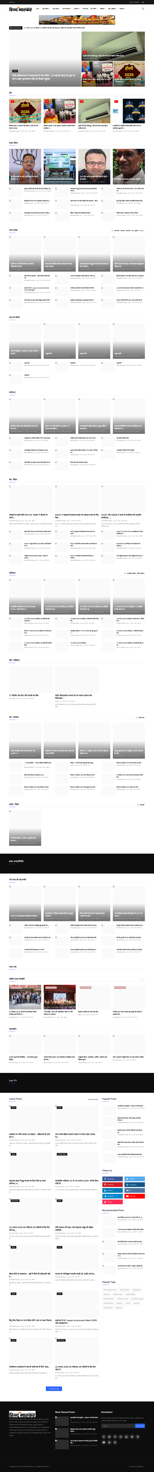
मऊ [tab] (133, 231)
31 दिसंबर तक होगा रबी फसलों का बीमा (24, 695)
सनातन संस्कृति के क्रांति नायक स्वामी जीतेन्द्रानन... (83, 949)
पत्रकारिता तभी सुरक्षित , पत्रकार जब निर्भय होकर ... (131, 1106)
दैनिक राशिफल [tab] (140, 573)
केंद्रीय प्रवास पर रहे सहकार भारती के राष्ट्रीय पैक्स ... (97, 80)
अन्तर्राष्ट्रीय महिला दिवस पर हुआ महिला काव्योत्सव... (93, 427)
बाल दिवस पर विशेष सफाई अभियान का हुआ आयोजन (59, 914)
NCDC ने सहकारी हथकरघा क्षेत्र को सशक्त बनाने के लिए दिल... (77, 516)
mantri (128, 1303)
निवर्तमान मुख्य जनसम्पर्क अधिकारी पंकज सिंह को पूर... (130, 1131)
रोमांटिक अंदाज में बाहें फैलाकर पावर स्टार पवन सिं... (83, 438)
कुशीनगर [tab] (137, 231)
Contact (11, 2)
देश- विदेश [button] (93, 9)
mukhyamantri (108, 1303)
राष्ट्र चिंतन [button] (45, 9)
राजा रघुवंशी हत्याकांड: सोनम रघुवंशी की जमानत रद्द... (130, 556)
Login (131, 2)
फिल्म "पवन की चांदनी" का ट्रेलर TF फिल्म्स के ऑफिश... (57, 427)
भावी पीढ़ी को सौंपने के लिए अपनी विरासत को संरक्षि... (129, 949)
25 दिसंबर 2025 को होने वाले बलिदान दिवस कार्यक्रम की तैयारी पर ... (14, 1013)
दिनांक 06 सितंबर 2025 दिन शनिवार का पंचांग (36, 787)
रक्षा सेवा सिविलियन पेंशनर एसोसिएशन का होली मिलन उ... (128, 427)
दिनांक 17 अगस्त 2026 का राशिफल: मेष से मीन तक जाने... (37, 632)
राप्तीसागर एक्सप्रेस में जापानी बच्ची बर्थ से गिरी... (82, 288)
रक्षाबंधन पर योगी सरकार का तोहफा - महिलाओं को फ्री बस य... (29, 1135)
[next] (143, 27)
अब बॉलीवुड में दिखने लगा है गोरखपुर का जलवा (36, 450)
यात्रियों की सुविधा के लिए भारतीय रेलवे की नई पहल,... (84, 925)
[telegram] (137, 1436)
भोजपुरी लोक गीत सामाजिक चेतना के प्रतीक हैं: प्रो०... (38, 937)
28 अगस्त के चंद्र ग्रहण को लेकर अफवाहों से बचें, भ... (130, 288)
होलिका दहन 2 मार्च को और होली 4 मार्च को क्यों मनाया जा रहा (23, 127)
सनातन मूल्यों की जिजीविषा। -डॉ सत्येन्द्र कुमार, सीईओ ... (23, 1058)
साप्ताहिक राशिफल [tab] (131, 573)
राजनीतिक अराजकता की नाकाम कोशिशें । (128, 179)
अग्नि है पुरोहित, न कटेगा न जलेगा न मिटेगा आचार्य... (24, 352)
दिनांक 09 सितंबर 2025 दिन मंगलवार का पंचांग (128, 763)
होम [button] (37, 9)
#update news (117, 1294)
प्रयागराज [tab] (116, 231)
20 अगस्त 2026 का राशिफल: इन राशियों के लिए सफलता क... (37, 620)
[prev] (140, 27)
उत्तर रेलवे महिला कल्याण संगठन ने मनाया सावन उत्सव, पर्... (75, 1135)
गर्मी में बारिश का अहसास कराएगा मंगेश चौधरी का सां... (37, 462)
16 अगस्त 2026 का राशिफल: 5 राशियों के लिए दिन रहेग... (129, 632)
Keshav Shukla (15, 182)
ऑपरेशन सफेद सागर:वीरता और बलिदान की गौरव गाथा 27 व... (131, 1255)
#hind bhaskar (124, 1290)
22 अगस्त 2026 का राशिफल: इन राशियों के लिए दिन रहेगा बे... (75, 1368)
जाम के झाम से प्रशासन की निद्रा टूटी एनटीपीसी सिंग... (83, 1442)
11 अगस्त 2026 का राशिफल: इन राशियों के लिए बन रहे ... (129, 644)
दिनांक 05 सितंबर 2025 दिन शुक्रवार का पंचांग (82, 787)
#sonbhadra (136, 1290)
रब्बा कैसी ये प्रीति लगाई (122, 438)
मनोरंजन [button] (76, 9)
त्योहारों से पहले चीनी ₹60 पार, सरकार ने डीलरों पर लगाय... (28, 516)
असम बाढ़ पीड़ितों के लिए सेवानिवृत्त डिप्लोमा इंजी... (130, 1154)
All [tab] (112, 231)
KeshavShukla (84, 182)
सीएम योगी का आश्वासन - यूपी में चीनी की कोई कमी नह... (37, 277)
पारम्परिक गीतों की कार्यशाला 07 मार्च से (34, 949)
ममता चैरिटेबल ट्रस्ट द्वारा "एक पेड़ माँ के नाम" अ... (130, 1217)
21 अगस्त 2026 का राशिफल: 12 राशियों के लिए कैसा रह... (128, 607)
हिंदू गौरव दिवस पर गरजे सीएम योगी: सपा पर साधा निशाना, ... (30, 1321)
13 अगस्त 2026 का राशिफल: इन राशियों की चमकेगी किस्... (38, 644)
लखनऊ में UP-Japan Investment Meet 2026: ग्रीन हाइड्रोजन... (76, 1321)
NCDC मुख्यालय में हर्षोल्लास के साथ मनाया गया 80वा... (82, 532)
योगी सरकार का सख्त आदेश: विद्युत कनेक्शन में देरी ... (37, 300)
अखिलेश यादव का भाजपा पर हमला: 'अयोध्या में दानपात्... (36, 557)
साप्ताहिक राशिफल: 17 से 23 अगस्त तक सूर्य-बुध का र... (83, 632)
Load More (53, 1389)
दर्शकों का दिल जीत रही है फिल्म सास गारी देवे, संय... (24, 427)
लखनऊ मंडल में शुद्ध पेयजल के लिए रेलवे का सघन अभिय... (94, 265)
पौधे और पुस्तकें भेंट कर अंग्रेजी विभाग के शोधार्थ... (129, 937)
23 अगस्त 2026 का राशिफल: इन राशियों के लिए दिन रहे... (59, 607)
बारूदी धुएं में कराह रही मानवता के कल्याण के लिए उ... (37, 213)
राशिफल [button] (102, 9)
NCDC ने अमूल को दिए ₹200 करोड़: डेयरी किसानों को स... (37, 545)
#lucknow (107, 1294)
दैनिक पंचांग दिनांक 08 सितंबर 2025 (34, 775)
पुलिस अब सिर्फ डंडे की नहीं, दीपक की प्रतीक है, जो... (38, 188)
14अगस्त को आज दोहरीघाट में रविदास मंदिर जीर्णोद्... (131, 1229)
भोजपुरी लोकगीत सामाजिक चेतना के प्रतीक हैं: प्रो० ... (130, 925)
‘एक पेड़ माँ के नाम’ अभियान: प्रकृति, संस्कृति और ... (131, 1266)
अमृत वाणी (83, 353)
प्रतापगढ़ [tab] (122, 231)
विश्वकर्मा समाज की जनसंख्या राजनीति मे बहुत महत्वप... (82, 1430)
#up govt (119, 1303)
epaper (85, 9)
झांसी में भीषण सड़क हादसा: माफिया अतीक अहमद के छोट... (131, 1143)
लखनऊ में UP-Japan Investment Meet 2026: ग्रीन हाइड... (36, 289)
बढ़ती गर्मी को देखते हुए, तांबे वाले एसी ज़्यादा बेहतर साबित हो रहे (103, 56)
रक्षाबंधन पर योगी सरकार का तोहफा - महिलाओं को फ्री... (23, 265)
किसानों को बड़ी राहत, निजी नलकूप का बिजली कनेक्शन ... (129, 1119)
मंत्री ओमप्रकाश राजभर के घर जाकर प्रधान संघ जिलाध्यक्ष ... (73, 696)
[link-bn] (77, 20)
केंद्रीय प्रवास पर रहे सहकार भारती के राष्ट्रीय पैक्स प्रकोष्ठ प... (59, 127)
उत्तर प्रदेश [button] (55, 9)
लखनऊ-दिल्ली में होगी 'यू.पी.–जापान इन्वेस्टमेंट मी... (129, 300)
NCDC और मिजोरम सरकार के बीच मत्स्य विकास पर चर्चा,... (83, 545)
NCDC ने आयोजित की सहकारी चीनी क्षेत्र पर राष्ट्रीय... (82, 557)
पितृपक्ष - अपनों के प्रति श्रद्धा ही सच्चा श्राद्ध (81, 763)
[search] (143, 9)
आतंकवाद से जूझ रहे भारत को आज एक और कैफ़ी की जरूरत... (83, 190)
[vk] (132, 1436)
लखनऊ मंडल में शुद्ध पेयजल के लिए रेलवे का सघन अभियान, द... (27, 1182)
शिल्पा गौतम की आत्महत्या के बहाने (78, 462)
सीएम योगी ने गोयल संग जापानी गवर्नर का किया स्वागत (37, 531)
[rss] (115, 1442)
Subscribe (140, 1426)
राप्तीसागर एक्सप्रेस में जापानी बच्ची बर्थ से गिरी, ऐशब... (29, 1367)
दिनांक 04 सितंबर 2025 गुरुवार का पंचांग (127, 787)
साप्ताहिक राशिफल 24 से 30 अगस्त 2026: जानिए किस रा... (23, 607)
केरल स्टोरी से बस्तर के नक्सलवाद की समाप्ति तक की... (92, 914)
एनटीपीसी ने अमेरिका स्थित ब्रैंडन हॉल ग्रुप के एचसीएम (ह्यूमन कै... (127, 127)
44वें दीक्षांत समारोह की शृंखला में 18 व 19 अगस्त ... (128, 914)
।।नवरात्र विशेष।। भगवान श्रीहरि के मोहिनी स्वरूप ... (37, 764)
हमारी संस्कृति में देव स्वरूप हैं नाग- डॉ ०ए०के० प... (23, 752)
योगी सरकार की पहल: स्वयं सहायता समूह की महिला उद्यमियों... (74, 1228)
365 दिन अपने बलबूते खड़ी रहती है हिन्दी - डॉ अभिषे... (94, 177)
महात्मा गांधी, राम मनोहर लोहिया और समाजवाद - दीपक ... (84, 202)
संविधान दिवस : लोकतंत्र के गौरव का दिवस (127, 213)
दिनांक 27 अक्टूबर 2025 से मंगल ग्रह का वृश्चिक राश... (94, 752)
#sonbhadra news (137, 1299)
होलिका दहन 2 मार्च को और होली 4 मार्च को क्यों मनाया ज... (128, 80)
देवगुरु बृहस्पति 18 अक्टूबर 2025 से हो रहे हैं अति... (128, 752)
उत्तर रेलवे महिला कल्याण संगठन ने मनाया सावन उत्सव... (58, 265)
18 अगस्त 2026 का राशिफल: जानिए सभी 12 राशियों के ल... (130, 620)
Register (136, 2)
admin (14, 82)
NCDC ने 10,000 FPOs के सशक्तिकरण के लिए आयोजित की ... (129, 532)
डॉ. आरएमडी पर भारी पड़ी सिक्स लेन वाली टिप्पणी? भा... (24, 177)
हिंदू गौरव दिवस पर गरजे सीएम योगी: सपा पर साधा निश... (130, 276)
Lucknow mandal (122, 1299)
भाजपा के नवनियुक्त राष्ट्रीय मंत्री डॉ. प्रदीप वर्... (83, 276)
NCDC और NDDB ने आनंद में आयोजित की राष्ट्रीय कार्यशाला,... (121, 516)
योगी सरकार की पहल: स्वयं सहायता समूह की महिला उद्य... (128, 265)
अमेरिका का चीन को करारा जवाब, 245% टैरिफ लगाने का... (130, 190)
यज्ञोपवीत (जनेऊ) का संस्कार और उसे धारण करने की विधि (59, 752)
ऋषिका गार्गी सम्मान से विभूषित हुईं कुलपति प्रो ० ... (37, 925)
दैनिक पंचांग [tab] (141, 718)
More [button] (141, 231)
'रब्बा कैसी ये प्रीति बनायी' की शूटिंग (125, 450)
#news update (130, 1294)
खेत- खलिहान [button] (112, 9)
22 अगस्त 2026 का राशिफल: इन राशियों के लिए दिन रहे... (94, 607)
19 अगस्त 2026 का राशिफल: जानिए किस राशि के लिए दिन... (84, 620)
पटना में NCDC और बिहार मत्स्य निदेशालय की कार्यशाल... (128, 545)
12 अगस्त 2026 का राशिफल (78, 643)
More (122, 9)
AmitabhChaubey (88, 58)
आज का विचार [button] (66, 9)
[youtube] (103, 1442)
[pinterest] (115, 1436)
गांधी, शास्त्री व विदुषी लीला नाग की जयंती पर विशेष (128, 1057)
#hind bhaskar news (110, 1290)
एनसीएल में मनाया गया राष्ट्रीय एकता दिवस (59, 179)
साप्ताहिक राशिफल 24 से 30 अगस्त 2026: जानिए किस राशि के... (76, 1182)
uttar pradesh (108, 1308)
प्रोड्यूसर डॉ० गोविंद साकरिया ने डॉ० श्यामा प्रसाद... (37, 438)
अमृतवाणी (48, 353)
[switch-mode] (143, 2)
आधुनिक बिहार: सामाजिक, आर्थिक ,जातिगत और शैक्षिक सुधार (92, 1058)
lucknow (136, 1303)
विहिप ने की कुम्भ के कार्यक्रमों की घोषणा (80, 213)
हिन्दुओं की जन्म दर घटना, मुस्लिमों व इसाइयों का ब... (37, 201)
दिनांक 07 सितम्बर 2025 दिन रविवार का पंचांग (82, 775)
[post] (45, 59)
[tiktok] (109, 1442)
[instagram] (120, 1436)
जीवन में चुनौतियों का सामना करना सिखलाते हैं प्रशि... (83, 937)
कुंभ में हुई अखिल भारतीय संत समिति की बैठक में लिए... (130, 201)
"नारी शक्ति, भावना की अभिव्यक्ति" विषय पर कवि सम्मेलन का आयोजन (49, 1013)
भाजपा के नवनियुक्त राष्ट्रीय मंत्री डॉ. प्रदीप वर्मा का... (75, 1274)
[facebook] (103, 1436)
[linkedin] (126, 1436)
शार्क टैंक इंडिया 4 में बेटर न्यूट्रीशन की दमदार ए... (23, 839)
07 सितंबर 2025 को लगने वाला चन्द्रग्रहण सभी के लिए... (129, 776)
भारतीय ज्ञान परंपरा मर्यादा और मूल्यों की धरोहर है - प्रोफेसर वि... (119, 1013)
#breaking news (109, 1299)
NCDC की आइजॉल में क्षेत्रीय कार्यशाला (24, 916)
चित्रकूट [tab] (142, 805)
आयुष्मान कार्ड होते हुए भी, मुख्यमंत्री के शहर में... (82, 300)
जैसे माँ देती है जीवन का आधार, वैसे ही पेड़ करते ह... (130, 1241)
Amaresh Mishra (118, 131)
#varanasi (119, 1308)
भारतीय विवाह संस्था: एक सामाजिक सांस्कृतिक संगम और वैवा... (59, 1058)
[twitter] (109, 1436)
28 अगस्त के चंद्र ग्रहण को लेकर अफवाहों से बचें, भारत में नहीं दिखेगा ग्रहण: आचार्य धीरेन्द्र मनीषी (50, 28)
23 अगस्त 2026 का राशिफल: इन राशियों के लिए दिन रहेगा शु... (29, 1228)
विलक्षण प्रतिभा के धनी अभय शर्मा (79, 1012)
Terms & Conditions (136, 1466)
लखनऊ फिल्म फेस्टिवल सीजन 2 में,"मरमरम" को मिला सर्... (84, 451)
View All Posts (92, 1099)
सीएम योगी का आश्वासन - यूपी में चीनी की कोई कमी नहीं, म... (30, 1275)
